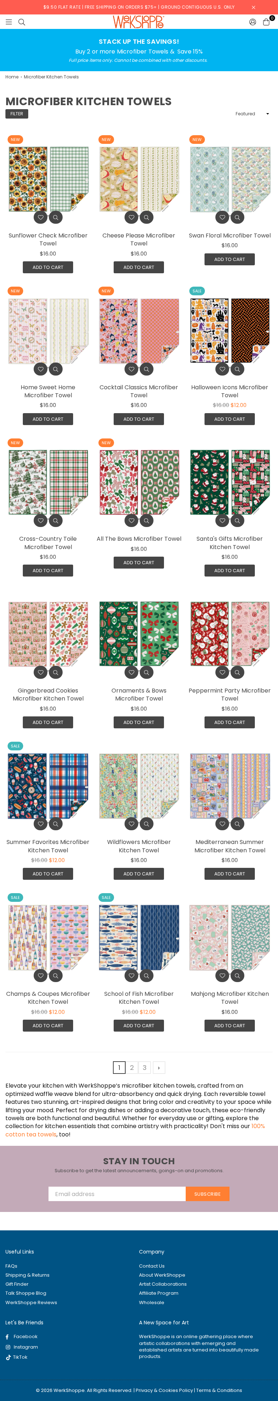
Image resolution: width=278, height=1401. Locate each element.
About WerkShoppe (162, 1275)
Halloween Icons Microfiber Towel (229, 391)
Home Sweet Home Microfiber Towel (48, 391)
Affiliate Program (158, 1293)
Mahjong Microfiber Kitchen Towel (230, 998)
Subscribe (207, 1194)
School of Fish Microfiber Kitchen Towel (139, 998)
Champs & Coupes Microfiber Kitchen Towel (48, 998)
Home (11, 77)
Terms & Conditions (219, 1390)
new (15, 139)
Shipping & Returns (27, 1275)
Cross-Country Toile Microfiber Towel (48, 543)
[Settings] (253, 21)
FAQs (11, 1266)
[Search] (21, 21)
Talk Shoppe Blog (25, 1293)
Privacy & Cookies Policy (164, 1390)
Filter (16, 114)
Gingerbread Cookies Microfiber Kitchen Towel (48, 694)
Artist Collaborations (163, 1284)
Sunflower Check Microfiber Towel (48, 239)
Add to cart (48, 267)
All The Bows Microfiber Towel (139, 539)
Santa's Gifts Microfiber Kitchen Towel (230, 543)
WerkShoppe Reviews (31, 1302)
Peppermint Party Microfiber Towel (230, 694)
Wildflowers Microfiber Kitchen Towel (139, 846)
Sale (197, 291)
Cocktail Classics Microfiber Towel (139, 391)
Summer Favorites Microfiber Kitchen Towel (48, 846)
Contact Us (152, 1266)
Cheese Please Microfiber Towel (138, 239)
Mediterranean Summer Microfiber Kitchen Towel (229, 846)
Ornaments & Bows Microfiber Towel (139, 694)
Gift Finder (17, 1284)
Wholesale (151, 1302)
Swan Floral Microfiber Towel (230, 235)
